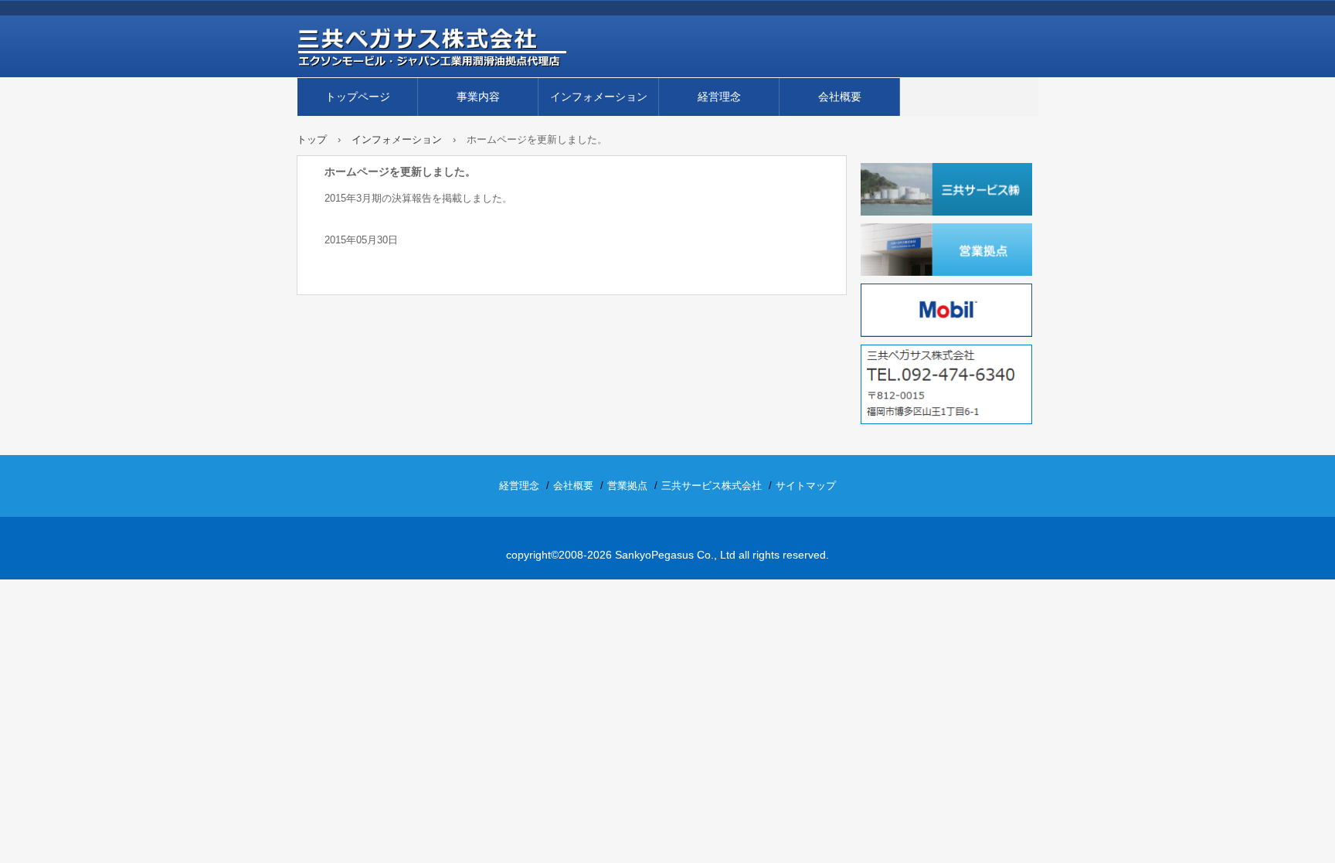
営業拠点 (627, 485)
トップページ (357, 96)
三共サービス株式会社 (711, 485)
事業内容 (478, 96)
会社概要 (839, 96)
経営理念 (719, 96)
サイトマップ (806, 485)
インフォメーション (598, 96)
